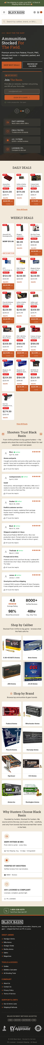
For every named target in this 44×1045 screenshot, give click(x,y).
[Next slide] (27, 111)
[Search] (4, 21)
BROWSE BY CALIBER (32, 65)
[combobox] (24, 21)
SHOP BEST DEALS (12, 65)
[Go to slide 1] (21, 111)
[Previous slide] (17, 111)
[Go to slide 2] (23, 111)
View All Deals (22, 209)
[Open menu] (4, 12)
